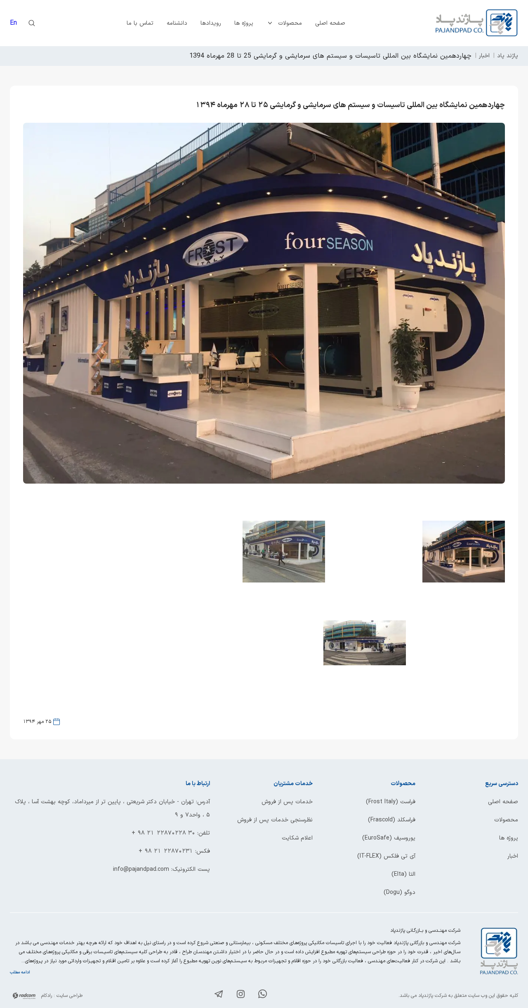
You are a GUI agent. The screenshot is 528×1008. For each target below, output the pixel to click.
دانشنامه (177, 23)
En (13, 23)
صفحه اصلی (330, 23)
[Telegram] (218, 995)
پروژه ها (243, 23)
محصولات (290, 23)
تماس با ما (140, 23)
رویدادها (210, 23)
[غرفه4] (284, 581)
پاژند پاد (507, 55)
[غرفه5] (364, 664)
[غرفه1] (463, 581)
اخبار (484, 55)
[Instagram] (240, 995)
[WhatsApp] (262, 995)
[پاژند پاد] (476, 23)
